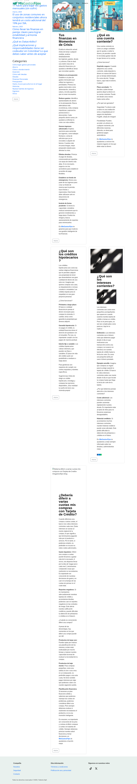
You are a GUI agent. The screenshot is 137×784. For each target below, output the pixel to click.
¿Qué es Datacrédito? (25, 41)
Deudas (15, 77)
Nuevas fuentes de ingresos (23, 89)
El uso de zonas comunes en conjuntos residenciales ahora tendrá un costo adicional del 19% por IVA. (30, 19)
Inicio (54, 3)
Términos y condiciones (59, 767)
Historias (16, 86)
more (56, 241)
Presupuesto (17, 81)
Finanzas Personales (20, 79)
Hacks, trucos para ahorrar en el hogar (27, 84)
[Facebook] (112, 768)
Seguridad (17, 770)
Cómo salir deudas (20, 74)
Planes (71, 3)
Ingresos (16, 91)
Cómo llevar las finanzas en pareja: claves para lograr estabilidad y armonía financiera (28, 33)
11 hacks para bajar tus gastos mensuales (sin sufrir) (30, 7)
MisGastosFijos (65, 739)
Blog (77, 3)
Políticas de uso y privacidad (61, 770)
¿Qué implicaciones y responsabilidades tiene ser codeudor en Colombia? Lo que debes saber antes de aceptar (30, 49)
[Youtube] (107, 768)
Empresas (62, 3)
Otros (15, 93)
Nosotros (16, 767)
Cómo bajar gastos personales (24, 65)
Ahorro (15, 67)
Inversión (16, 72)
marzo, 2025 (17, 12)
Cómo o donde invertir (21, 69)
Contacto (85, 3)
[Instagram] (101, 768)
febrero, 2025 (18, 26)
